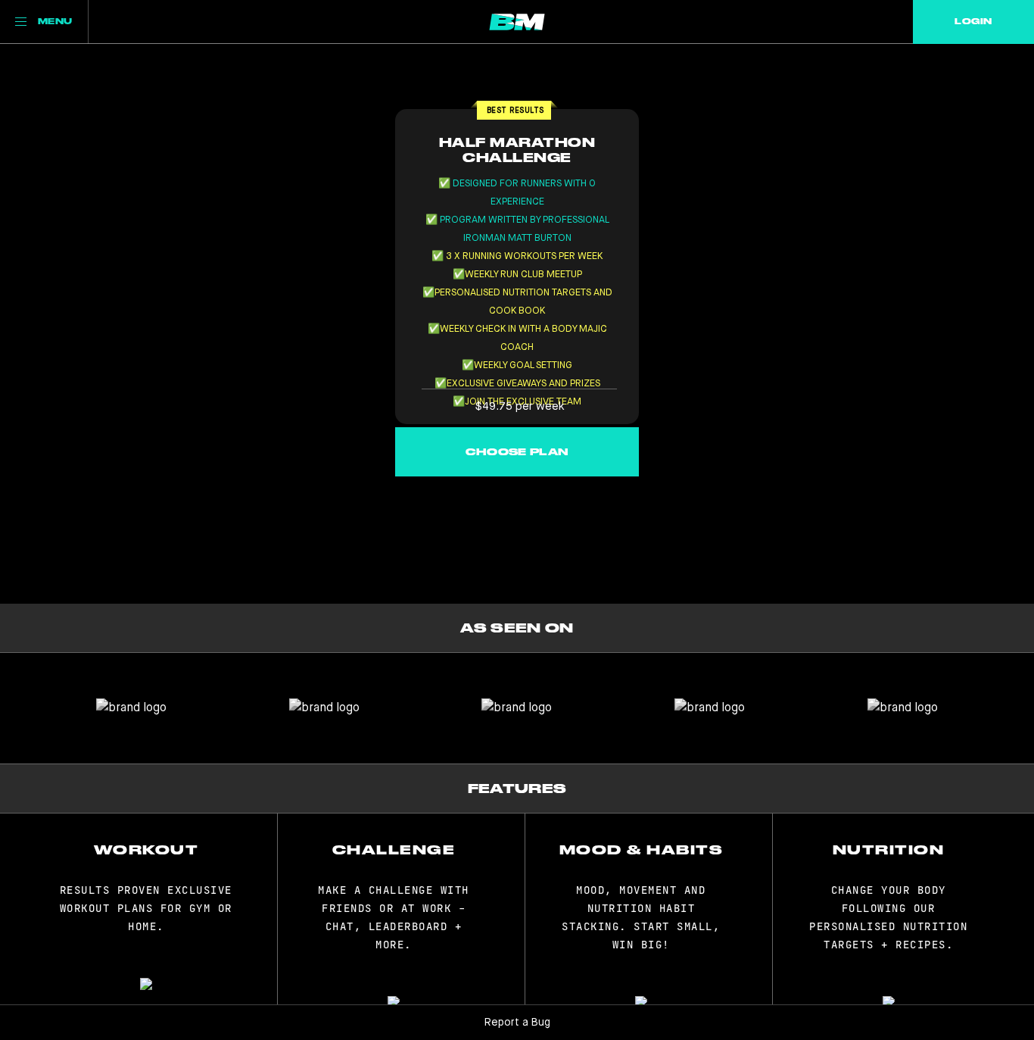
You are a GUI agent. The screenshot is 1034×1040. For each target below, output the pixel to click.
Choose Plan (517, 452)
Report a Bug (517, 1022)
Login (973, 22)
